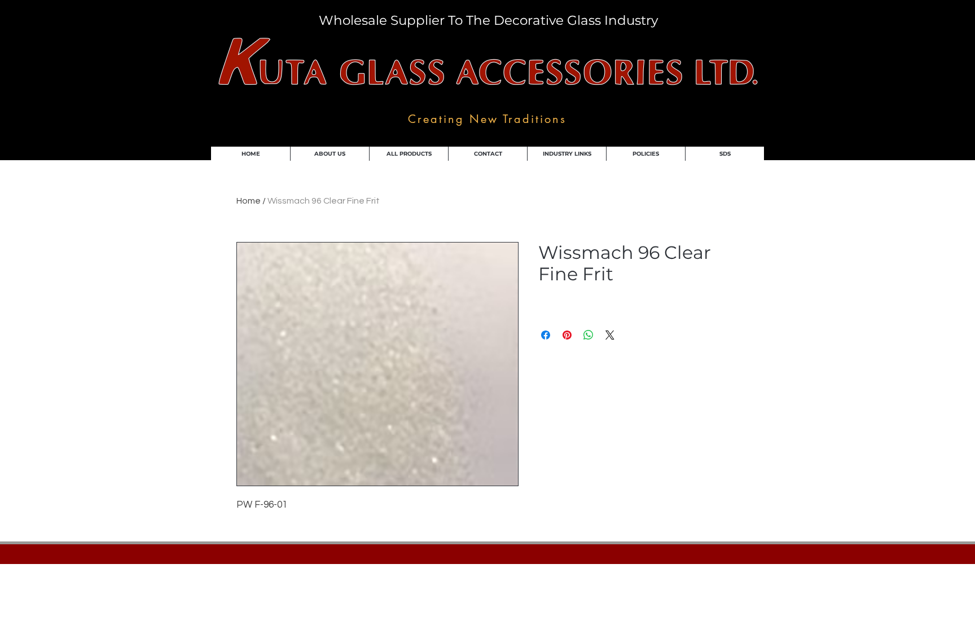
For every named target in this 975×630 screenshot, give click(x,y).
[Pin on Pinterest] (567, 335)
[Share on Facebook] (545, 335)
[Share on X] (610, 335)
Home (248, 200)
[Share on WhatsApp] (588, 335)
